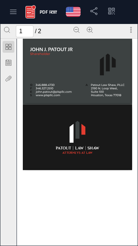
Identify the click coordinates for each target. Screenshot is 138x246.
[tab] (8, 48)
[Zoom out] (76, 30)
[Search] (7, 30)
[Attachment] (8, 78)
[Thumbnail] (8, 47)
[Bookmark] (8, 63)
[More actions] (131, 30)
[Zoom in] (90, 30)
